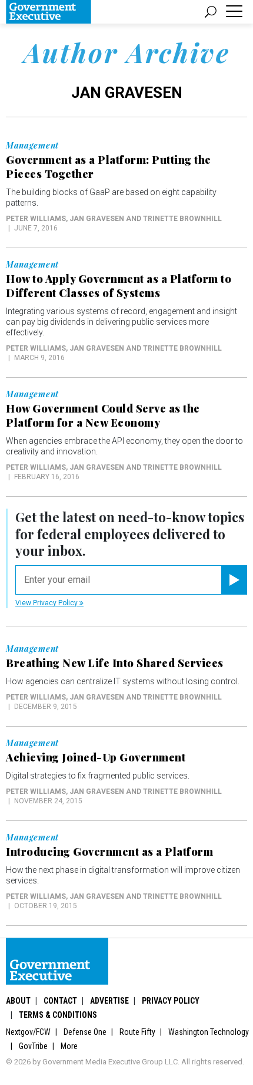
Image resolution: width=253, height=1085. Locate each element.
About (18, 1000)
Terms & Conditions (58, 1015)
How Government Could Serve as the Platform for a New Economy (103, 415)
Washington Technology (208, 1032)
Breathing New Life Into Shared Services (115, 663)
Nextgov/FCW (28, 1032)
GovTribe (33, 1046)
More (69, 1046)
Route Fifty (137, 1032)
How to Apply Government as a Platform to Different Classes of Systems (118, 286)
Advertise (109, 1000)
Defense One (85, 1032)
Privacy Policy (170, 1000)
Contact (60, 1000)
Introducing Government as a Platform (109, 852)
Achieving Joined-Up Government (95, 757)
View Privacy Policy (47, 603)
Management (32, 145)
